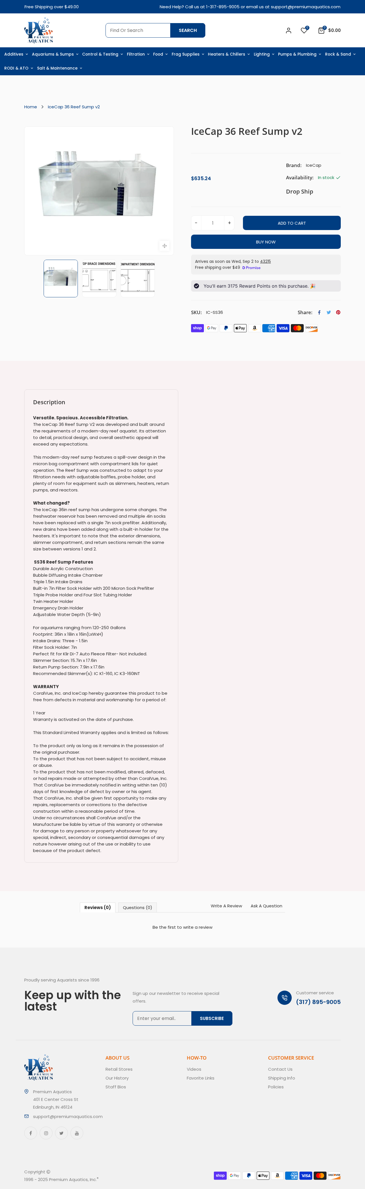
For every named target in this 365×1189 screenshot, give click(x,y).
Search (188, 30)
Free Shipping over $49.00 (52, 7)
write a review (197, 927)
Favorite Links (200, 1078)
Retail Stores (119, 1069)
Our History (117, 1078)
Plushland (125, 1179)
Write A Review (226, 906)
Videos (194, 1069)
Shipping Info (281, 1078)
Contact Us (280, 1069)
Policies (276, 1087)
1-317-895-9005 (223, 7)
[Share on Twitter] (328, 312)
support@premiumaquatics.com (305, 7)
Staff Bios (116, 1087)
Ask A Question (266, 906)
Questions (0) (137, 907)
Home (30, 107)
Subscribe (212, 1018)
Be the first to (182, 927)
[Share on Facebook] (319, 312)
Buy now (266, 242)
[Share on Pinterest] (338, 312)
